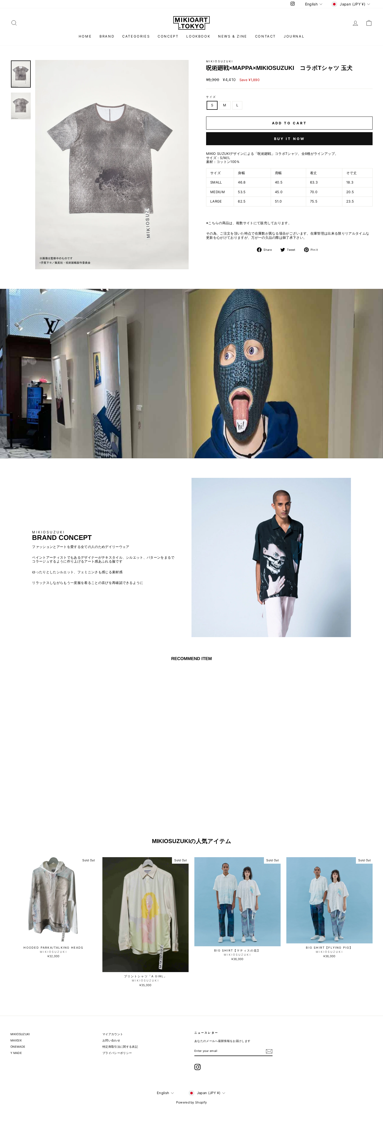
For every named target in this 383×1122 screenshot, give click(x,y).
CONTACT (265, 36)
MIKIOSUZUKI (219, 61)
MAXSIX (16, 1040)
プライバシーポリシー (117, 1053)
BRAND (107, 36)
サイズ (211, 97)
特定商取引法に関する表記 (120, 1046)
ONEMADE (17, 1046)
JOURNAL (294, 36)
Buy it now (289, 139)
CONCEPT (168, 36)
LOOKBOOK (198, 36)
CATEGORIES (136, 36)
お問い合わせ (111, 1040)
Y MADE (16, 1053)
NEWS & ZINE (232, 36)
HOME (85, 36)
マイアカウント (112, 1034)
